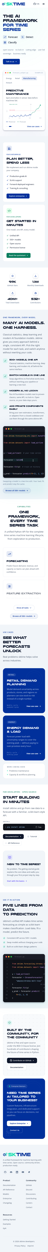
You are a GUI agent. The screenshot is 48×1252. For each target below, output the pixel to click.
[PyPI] (29, 1172)
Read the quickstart (17, 255)
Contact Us (14, 1130)
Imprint (30, 1246)
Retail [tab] (17, 78)
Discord (29, 1189)
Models (6, 1194)
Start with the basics (15, 881)
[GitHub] (5, 1172)
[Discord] (11, 1172)
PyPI (4, 1228)
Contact (29, 1207)
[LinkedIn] (17, 1172)
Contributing (31, 1198)
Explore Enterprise (17, 1123)
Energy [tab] (9, 78)
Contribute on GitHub (22, 1060)
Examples (7, 1224)
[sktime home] (13, 3)
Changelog (7, 1203)
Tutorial (33, 836)
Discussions (31, 1194)
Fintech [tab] (9, 83)
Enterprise (7, 1198)
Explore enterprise (17, 196)
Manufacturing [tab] (29, 78)
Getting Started (9, 1219)
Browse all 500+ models (15, 490)
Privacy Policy (20, 1246)
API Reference (14, 843)
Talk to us (10, 61)
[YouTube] (23, 1172)
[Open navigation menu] (43, 3)
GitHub (29, 1185)
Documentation (12, 836)
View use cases (33, 126)
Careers (29, 1203)
